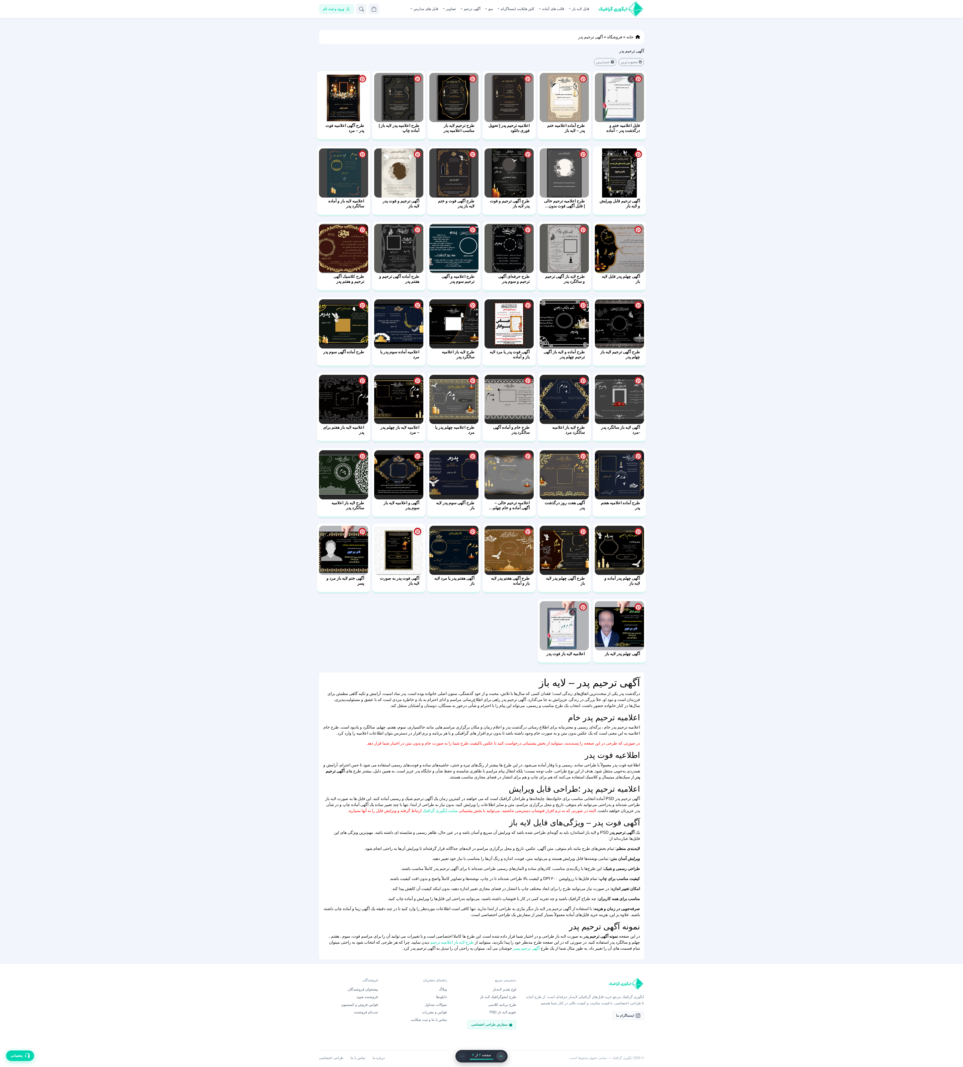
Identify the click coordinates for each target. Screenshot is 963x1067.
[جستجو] (361, 9)
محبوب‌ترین (629, 62)
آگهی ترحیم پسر (526, 948)
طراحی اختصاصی (331, 1058)
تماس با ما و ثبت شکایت (429, 1020)
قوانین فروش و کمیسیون (359, 1004)
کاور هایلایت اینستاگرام (517, 9)
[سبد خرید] (374, 9)
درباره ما (379, 1058)
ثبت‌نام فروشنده (366, 1012)
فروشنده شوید (367, 997)
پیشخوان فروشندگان (363, 989)
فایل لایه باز (580, 9)
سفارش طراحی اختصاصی (489, 1024)
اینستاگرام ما (625, 1015)
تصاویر (451, 9)
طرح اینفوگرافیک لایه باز (498, 997)
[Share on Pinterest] (638, 78)
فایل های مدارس (426, 9)
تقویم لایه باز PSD (503, 1012)
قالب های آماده (553, 9)
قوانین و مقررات (434, 1012)
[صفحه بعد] (462, 1056)
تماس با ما (358, 1058)
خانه (629, 37)
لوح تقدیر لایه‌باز (504, 989)
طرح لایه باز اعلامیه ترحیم (452, 942)
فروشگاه (614, 37)
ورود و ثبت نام (333, 9)
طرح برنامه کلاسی (502, 1004)
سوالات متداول (436, 1004)
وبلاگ (443, 989)
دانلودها (441, 997)
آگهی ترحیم (472, 9)
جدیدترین (603, 62)
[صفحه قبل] (500, 1056)
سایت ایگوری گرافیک (440, 811)
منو (490, 9)
